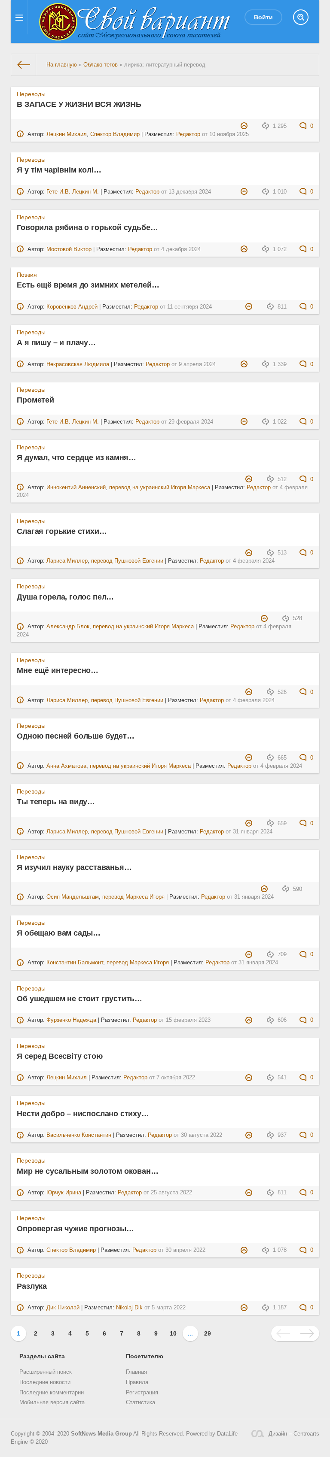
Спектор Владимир (115, 134)
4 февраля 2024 (254, 561)
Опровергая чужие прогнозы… (75, 1228)
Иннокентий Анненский (76, 488)
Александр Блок (67, 627)
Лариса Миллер (67, 561)
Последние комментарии (51, 1393)
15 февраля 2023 (188, 1020)
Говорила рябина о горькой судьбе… (87, 227)
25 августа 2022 (171, 1193)
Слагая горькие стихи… (62, 531)
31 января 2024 (252, 832)
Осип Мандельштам (72, 897)
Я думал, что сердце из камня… (76, 457)
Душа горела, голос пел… (65, 597)
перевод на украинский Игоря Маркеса (159, 488)
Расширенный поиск (45, 1372)
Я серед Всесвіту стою (59, 1056)
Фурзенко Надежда (71, 1020)
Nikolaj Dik (129, 1308)
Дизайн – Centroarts (294, 1434)
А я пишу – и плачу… (56, 342)
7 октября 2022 (175, 1078)
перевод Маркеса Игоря (133, 897)
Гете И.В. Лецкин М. (72, 192)
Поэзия (27, 274)
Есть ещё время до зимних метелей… (88, 285)
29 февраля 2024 (190, 422)
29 (207, 1333)
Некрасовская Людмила (77, 364)
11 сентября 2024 (189, 307)
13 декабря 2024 (189, 192)
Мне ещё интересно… (57, 670)
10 (173, 1333)
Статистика (140, 1402)
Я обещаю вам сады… (59, 933)
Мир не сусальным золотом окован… (87, 1171)
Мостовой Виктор (69, 249)
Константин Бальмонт (74, 963)
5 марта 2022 (169, 1308)
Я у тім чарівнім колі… (59, 170)
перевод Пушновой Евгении (127, 561)
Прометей (35, 400)
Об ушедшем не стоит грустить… (79, 998)
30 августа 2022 (201, 1135)
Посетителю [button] (144, 1356)
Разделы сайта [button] (42, 1356)
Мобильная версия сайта (52, 1402)
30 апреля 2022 (185, 1250)
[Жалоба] (245, 126)
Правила (137, 1382)
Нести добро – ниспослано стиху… (83, 1113)
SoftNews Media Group (101, 1434)
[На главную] (23, 65)
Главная (136, 1372)
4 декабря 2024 (181, 249)
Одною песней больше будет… (75, 736)
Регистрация (142, 1393)
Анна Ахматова (66, 766)
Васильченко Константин (78, 1135)
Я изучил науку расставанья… (74, 867)
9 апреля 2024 (197, 364)
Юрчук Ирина (63, 1193)
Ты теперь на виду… (56, 801)
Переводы (31, 94)
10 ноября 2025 (229, 134)
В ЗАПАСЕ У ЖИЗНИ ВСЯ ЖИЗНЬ (79, 104)
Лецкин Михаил (66, 134)
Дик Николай (62, 1308)
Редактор (188, 134)
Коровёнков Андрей (72, 307)
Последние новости (44, 1382)
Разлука (32, 1286)
